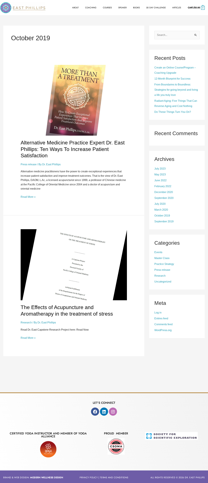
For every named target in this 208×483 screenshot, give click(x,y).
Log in (158, 312)
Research (26, 322)
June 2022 (160, 180)
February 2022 (162, 186)
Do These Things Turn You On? (172, 112)
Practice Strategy (164, 264)
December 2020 (163, 192)
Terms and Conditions (114, 477)
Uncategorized (162, 281)
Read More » (28, 196)
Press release (29, 164)
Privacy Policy (89, 477)
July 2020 (160, 203)
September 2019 (164, 221)
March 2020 (161, 209)
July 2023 (160, 168)
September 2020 (164, 198)
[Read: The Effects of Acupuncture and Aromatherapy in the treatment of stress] (74, 264)
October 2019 (162, 215)
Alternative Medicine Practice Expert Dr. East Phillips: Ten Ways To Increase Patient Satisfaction (73, 149)
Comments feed (163, 324)
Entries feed (161, 318)
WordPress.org (163, 330)
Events (158, 252)
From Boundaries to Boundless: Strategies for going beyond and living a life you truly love (176, 89)
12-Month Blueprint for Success (172, 78)
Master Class (161, 258)
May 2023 (160, 174)
